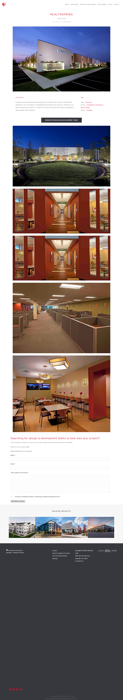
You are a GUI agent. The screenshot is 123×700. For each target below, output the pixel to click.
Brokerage (75, 4)
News (110, 4)
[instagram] (17, 689)
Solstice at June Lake (22, 531)
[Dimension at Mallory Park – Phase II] (75, 524)
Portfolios (59, 21)
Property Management (88, 4)
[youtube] (21, 689)
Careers (54, 550)
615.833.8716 (79, 561)
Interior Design (85, 107)
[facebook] (10, 689)
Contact (116, 4)
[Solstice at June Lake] (22, 524)
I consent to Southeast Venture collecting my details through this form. (37, 496)
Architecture (99, 105)
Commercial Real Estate (59, 556)
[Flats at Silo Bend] (101, 524)
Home (53, 21)
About (67, 4)
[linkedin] (14, 689)
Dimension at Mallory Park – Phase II (75, 531)
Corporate (88, 102)
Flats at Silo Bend (101, 531)
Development (102, 4)
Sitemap (54, 558)
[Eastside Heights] (48, 524)
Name (13, 455)
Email (13, 464)
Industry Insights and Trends (61, 553)
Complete (89, 110)
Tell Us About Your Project (20, 472)
